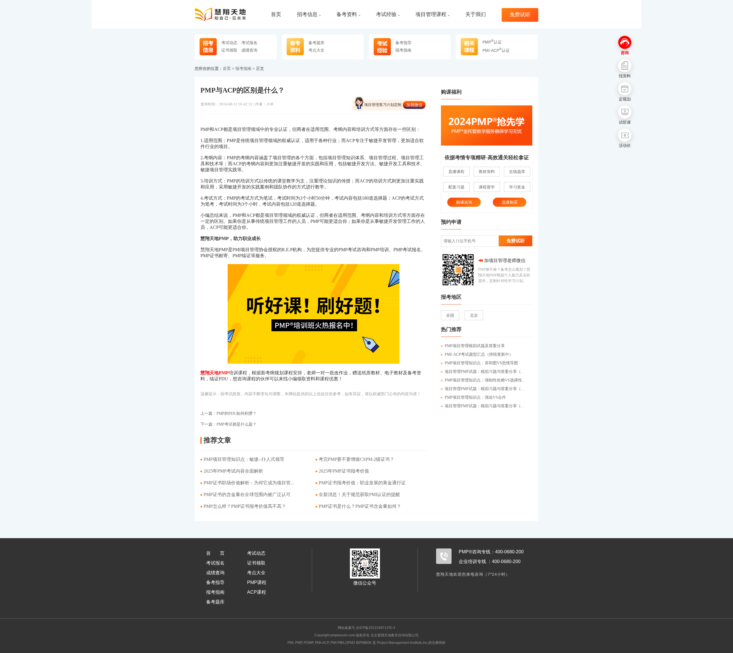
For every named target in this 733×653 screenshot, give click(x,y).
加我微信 (414, 105)
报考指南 (403, 50)
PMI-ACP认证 (496, 50)
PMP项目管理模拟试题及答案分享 (475, 346)
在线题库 (517, 171)
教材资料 (487, 171)
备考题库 (316, 42)
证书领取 (229, 50)
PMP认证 (492, 42)
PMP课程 (256, 582)
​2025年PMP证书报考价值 (344, 471)
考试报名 (249, 42)
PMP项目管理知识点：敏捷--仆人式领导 (244, 459)
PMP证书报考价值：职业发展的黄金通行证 (362, 482)
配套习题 (456, 187)
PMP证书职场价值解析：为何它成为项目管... (249, 482)
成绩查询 (249, 50)
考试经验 (386, 14)
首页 (276, 14)
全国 (450, 315)
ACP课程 (256, 592)
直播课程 (456, 171)
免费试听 (520, 14)
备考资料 (346, 14)
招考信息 (307, 14)
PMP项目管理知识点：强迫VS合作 (475, 397)
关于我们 (475, 14)
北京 (474, 315)
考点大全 (316, 50)
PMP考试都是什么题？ (228, 424)
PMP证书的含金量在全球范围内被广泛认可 (247, 494)
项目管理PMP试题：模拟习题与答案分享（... (484, 371)
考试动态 (229, 42)
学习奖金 (517, 187)
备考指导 (403, 42)
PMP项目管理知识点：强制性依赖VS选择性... (485, 380)
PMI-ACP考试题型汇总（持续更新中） (479, 354)
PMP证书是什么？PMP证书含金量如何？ (360, 506)
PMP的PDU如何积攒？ (228, 413)
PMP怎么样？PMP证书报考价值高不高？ (245, 506)
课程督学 (487, 187)
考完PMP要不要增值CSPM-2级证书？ (356, 459)
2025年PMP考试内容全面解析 (233, 471)
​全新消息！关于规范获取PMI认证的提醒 (359, 494)
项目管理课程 (430, 14)
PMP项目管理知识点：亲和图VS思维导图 (481, 363)
